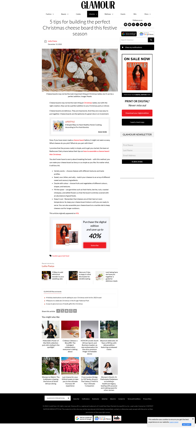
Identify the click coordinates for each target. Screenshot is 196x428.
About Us (113, 399)
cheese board (78, 140)
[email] (75, 311)
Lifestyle (92, 14)
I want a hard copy (137, 122)
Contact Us (121, 399)
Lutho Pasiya (52, 41)
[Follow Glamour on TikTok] (145, 24)
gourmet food (64, 256)
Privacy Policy (147, 399)
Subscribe (94, 245)
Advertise (104, 399)
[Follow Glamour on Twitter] (137, 24)
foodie (54, 256)
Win (135, 14)
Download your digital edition (137, 113)
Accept (186, 424)
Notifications (86, 399)
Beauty (63, 14)
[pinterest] (66, 311)
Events (123, 14)
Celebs (78, 14)
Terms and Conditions (134, 399)
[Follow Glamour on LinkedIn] (125, 24)
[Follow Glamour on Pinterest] (149, 24)
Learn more (173, 422)
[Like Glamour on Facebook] (129, 24)
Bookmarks (95, 399)
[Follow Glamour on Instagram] (133, 24)
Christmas (88, 103)
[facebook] (58, 311)
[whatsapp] (71, 311)
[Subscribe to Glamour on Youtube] (141, 24)
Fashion (48, 14)
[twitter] (62, 311)
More (146, 14)
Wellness (108, 14)
